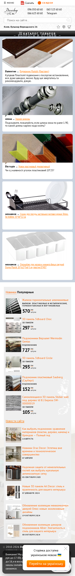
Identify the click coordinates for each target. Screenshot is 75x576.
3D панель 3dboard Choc (37, 319)
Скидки (47, 2)
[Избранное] (58, 26)
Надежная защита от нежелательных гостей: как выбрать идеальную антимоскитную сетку (44, 470)
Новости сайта (15, 421)
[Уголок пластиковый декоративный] (37, 149)
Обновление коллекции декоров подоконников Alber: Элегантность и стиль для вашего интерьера (43, 528)
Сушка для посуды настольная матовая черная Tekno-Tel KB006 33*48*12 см (36, 215)
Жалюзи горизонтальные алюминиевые (45, 300)
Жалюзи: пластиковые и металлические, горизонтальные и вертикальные (44, 304)
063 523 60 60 (54, 9)
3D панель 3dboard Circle (37, 358)
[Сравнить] (63, 26)
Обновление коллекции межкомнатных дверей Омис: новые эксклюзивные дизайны (45, 509)
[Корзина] (69, 26)
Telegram (52, 13)
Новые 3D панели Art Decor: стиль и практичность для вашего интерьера (43, 488)
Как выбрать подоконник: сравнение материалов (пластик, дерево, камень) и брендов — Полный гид (45, 432)
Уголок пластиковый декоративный (34, 166)
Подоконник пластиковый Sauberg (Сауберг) (42, 378)
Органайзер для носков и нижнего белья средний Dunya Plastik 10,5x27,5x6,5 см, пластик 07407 (34, 266)
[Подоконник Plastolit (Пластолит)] (37, 54)
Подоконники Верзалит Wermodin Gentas (42, 340)
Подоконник (29, 345)
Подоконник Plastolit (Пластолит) (34, 71)
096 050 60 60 (35, 9)
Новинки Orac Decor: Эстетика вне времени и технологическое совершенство (42, 451)
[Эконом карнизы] (37, 101)
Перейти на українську (46, 563)
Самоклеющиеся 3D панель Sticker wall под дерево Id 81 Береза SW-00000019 (45, 400)
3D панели (27, 323)
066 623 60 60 (35, 13)
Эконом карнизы (22, 119)
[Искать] (68, 20)
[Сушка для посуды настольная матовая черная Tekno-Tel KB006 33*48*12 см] (37, 196)
